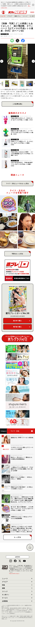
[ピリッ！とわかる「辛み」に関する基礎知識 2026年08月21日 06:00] (26, 221)
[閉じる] (33, 5)
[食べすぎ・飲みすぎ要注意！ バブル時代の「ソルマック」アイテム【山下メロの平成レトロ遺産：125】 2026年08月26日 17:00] (8, 204)
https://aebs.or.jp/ (14, 573)
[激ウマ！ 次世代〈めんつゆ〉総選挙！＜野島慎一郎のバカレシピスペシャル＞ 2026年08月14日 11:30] (26, 239)
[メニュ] (32, 12)
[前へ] (1, 61)
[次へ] (33, 61)
